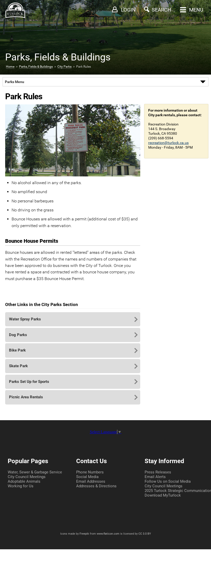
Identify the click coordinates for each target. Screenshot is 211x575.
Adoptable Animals (24, 481)
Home (10, 66)
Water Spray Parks (25, 319)
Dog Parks (18, 335)
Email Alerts (155, 476)
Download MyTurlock (163, 495)
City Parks (64, 66)
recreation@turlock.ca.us (168, 143)
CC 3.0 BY (144, 533)
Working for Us (20, 486)
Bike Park (17, 350)
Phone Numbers (90, 472)
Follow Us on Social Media (168, 481)
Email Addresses (90, 481)
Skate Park (18, 366)
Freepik (84, 533)
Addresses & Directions (96, 486)
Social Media (87, 476)
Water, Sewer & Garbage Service (35, 472)
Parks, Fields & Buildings (36, 66)
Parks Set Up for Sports (29, 381)
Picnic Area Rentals (26, 397)
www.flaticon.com (108, 533)
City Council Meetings (27, 476)
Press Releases (158, 472)
